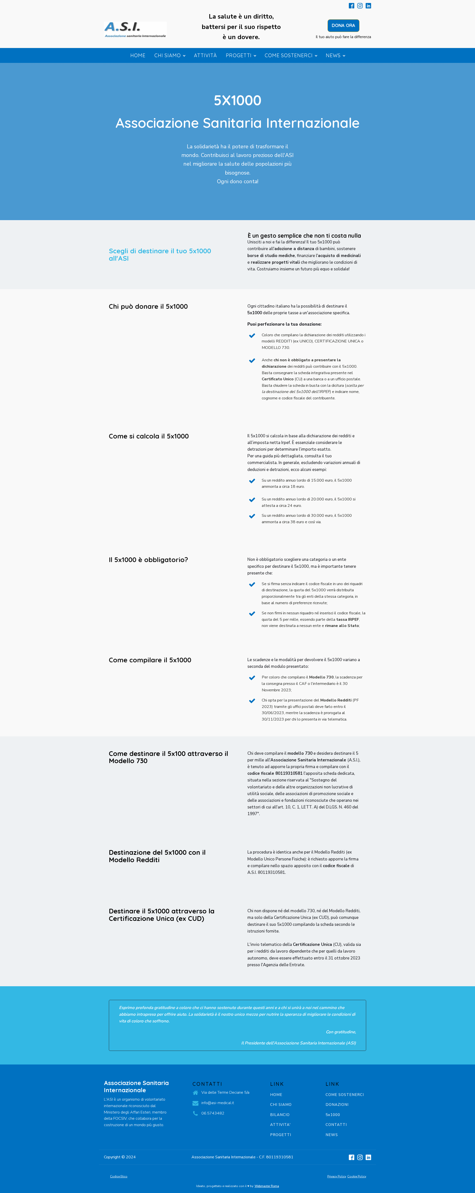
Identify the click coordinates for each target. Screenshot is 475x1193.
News (333, 55)
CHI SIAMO (281, 1105)
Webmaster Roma (267, 1186)
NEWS (332, 1135)
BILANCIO (280, 1115)
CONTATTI (336, 1125)
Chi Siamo (167, 55)
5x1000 (333, 1115)
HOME (276, 1095)
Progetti (239, 55)
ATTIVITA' (280, 1125)
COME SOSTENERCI (345, 1095)
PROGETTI (280, 1135)
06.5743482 (212, 1113)
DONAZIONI (337, 1105)
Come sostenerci (289, 55)
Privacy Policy (336, 1176)
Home (137, 55)
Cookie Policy (356, 1176)
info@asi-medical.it (217, 1103)
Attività (205, 55)
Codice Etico (118, 1176)
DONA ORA (343, 25)
